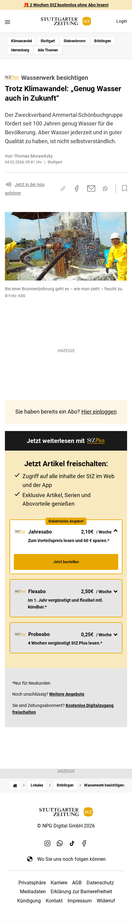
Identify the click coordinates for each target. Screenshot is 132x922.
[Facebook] (84, 843)
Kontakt (54, 901)
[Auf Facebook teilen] (77, 188)
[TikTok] (72, 843)
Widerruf (106, 901)
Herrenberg (20, 50)
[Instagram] (47, 843)
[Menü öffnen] (7, 22)
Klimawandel (21, 41)
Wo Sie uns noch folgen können (71, 859)
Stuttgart (48, 41)
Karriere (59, 883)
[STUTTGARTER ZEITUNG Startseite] (66, 21)
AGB (77, 883)
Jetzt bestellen (66, 562)
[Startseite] (15, 785)
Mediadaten (33, 891)
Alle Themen (48, 50)
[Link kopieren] (63, 188)
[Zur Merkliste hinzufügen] (122, 188)
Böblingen (102, 41)
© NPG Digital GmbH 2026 (66, 826)
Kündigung (29, 901)
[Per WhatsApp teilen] (105, 188)
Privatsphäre (32, 883)
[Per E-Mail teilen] (91, 188)
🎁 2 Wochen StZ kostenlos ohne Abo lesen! (66, 4)
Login (121, 21)
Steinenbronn (75, 41)
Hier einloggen (99, 411)
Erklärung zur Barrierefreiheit (81, 891)
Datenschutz (100, 883)
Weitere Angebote (66, 694)
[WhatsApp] (60, 843)
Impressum (80, 901)
